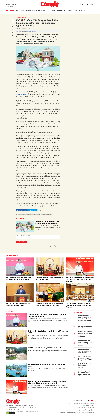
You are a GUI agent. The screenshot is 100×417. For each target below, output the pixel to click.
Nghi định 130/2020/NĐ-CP (25, 214)
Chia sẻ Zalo (33, 210)
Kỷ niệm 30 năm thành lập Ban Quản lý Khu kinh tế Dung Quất (84, 365)
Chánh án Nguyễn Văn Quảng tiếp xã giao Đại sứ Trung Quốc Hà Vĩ (49, 278)
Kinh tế (48, 10)
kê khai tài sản (36, 214)
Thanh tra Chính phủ (46, 214)
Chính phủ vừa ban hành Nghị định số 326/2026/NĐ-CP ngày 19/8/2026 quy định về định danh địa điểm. (48, 369)
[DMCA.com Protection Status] (27, 413)
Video (80, 10)
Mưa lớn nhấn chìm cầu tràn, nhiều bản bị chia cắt (44, 348)
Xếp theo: (45, 246)
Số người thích (56, 246)
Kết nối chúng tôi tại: (78, 400)
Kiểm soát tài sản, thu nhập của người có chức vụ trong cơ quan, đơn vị (47, 222)
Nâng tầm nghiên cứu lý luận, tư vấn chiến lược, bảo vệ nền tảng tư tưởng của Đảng (18, 278)
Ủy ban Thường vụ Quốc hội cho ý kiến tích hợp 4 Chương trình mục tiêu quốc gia (85, 373)
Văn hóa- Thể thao (40, 10)
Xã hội (33, 10)
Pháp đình (22, 10)
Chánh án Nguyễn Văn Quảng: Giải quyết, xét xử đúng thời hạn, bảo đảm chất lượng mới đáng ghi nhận (84, 319)
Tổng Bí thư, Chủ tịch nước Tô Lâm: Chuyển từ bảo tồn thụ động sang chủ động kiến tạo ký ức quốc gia (79, 279)
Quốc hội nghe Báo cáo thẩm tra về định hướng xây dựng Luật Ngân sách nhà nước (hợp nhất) (78, 305)
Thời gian (50, 246)
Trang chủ (18, 17)
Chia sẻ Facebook (22, 210)
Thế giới (53, 10)
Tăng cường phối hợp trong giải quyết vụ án (85, 326)
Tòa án (16, 10)
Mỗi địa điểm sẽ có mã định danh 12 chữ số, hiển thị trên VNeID (47, 365)
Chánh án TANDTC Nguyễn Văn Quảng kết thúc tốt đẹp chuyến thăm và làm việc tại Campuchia (85, 334)
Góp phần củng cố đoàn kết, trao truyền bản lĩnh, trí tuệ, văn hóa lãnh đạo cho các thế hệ (85, 343)
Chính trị (11, 10)
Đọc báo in (10, 6)
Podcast (70, 10)
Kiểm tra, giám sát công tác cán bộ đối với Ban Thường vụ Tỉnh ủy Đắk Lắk (85, 358)
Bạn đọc (76, 10)
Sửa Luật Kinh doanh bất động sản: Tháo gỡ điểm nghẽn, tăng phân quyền (19, 304)
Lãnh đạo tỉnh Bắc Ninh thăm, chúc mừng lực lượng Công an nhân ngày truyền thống (49, 304)
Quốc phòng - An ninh (62, 10)
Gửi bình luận (21, 241)
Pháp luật (28, 10)
